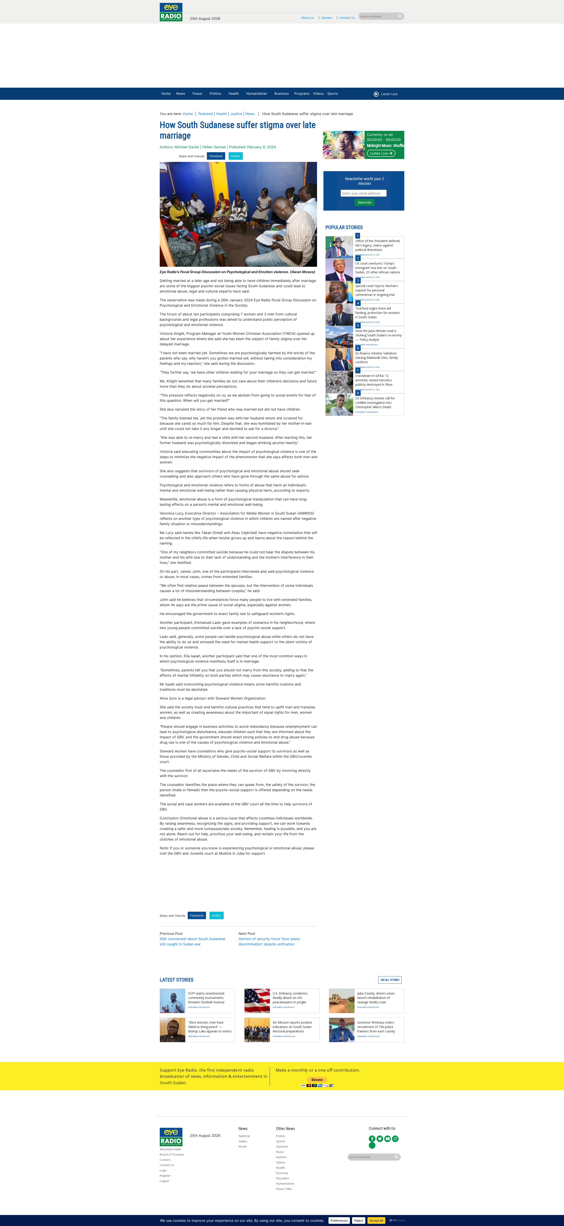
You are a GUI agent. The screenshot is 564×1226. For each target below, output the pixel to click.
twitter (235, 156)
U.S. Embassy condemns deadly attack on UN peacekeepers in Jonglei (290, 997)
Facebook (216, 156)
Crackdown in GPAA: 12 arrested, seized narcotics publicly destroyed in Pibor (374, 380)
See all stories (390, 980)
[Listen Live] (376, 95)
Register (165, 1176)
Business (282, 93)
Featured (205, 113)
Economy (282, 1173)
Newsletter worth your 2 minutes (364, 181)
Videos (318, 93)
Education (282, 1178)
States (243, 1141)
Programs (302, 93)
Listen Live (379, 153)
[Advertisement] (282, 56)
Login (163, 1170)
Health (234, 93)
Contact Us (347, 17)
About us (307, 17)
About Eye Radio (171, 1149)
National (244, 1136)
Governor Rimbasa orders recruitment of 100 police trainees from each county (376, 1026)
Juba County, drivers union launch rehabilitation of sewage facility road (376, 997)
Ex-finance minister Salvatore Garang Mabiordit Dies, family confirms (376, 357)
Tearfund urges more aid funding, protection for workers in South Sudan (377, 312)
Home (166, 93)
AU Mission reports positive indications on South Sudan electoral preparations (292, 1026)
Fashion (281, 1157)
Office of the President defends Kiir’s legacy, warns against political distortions (377, 245)
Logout (164, 1181)
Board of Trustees (172, 1154)
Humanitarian (256, 93)
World (243, 1146)
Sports (332, 93)
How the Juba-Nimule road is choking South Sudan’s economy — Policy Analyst (378, 335)
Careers (326, 17)
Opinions (282, 1146)
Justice (236, 113)
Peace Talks (284, 1189)
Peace (197, 93)
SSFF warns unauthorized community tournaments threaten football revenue (206, 997)
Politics (215, 93)
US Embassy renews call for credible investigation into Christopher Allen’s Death (375, 402)
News (180, 93)
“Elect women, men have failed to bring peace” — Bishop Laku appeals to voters (210, 1026)
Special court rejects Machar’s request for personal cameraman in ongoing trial (376, 290)
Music (280, 1152)
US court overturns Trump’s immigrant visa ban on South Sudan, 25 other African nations (377, 267)
